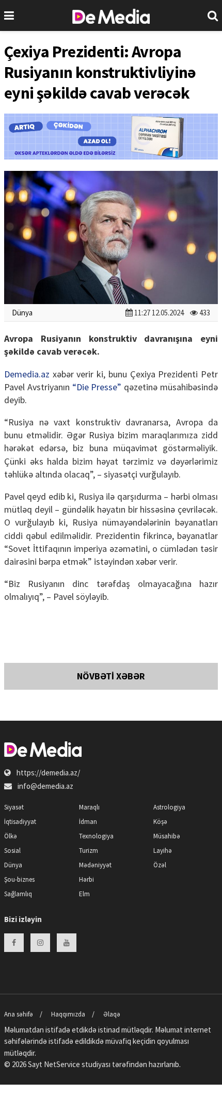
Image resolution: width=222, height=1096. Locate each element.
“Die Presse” (97, 387)
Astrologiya (169, 807)
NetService (62, 1064)
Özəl (159, 865)
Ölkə (10, 836)
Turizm (88, 850)
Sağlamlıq (18, 893)
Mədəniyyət (95, 865)
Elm (84, 893)
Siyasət (14, 807)
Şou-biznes (19, 879)
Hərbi (86, 879)
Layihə (162, 850)
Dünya (22, 312)
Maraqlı (89, 807)
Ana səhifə (18, 1014)
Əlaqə (111, 1014)
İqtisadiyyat (20, 821)
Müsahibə (166, 836)
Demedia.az (27, 374)
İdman (88, 821)
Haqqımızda (68, 1014)
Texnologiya (96, 836)
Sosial (12, 850)
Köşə (160, 821)
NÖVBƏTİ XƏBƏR (111, 676)
